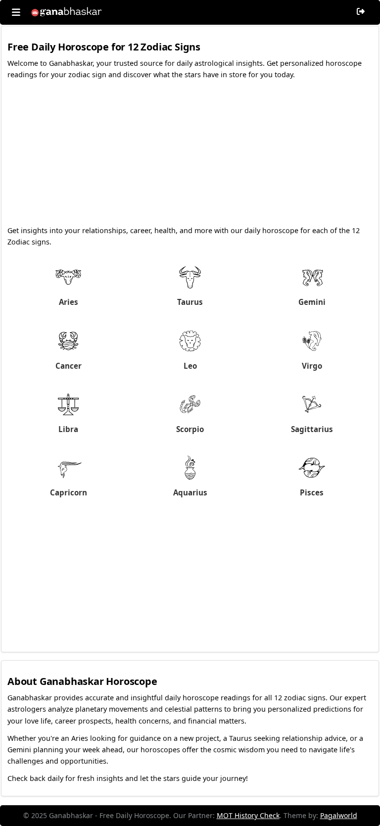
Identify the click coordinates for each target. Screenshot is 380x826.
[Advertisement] (190, 155)
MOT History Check (248, 815)
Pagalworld (338, 815)
